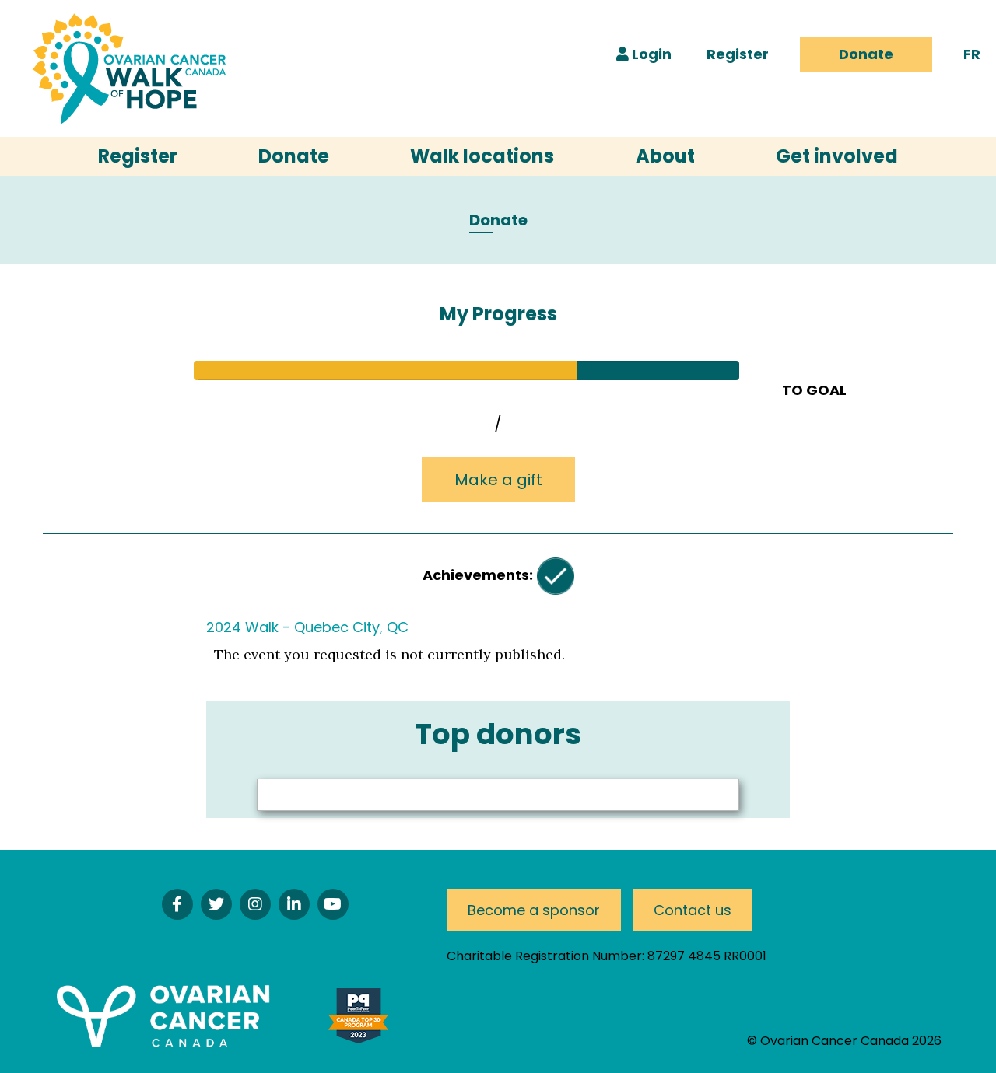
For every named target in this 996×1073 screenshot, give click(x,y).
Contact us (692, 910)
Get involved (837, 156)
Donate (866, 54)
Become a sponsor (534, 910)
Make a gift (498, 480)
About (665, 156)
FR (971, 54)
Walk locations (482, 156)
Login (650, 54)
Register (738, 54)
